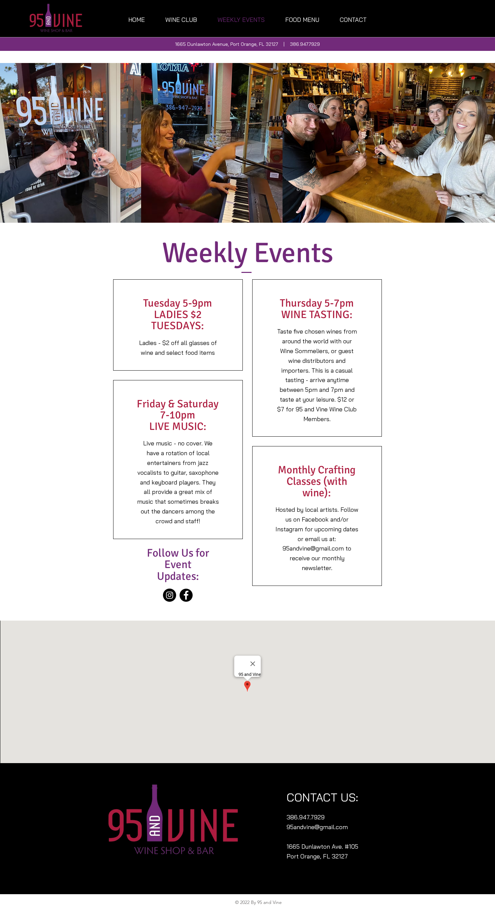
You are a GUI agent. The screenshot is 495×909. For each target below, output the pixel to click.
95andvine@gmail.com (313, 548)
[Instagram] (169, 595)
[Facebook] (186, 595)
